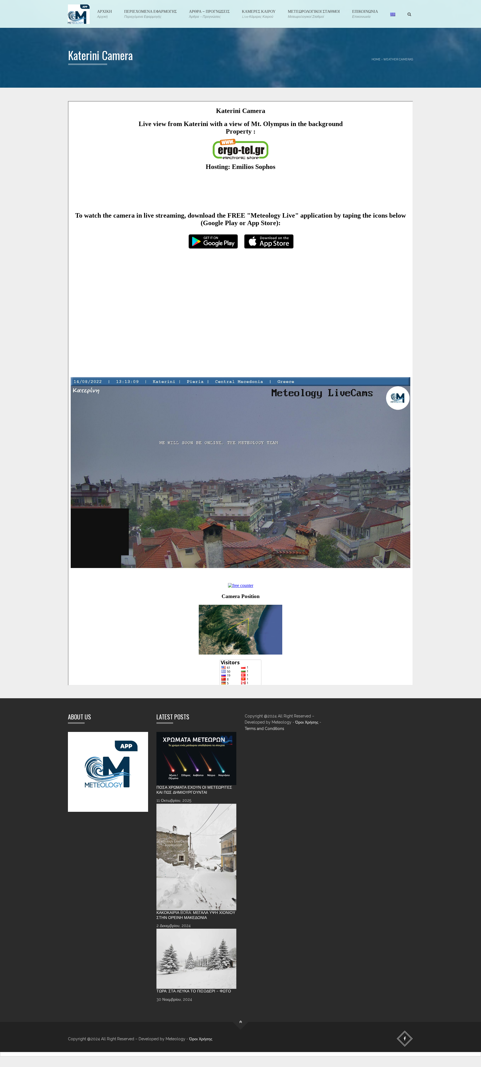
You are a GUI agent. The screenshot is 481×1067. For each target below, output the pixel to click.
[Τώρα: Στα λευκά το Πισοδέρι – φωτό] (196, 959)
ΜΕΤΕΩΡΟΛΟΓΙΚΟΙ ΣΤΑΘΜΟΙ (314, 13)
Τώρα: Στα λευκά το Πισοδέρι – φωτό (193, 991)
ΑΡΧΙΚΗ (104, 13)
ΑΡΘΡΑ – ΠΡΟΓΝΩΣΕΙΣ (209, 13)
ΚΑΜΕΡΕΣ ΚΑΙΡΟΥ (259, 13)
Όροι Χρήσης (306, 722)
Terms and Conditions (264, 728)
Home (376, 59)
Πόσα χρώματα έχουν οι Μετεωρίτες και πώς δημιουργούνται (194, 790)
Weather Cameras (398, 59)
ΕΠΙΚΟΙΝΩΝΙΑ (365, 13)
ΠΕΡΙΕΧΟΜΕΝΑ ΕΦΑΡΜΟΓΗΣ (150, 13)
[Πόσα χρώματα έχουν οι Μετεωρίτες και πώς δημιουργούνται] (196, 758)
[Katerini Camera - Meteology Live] (79, 14)
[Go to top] (241, 1022)
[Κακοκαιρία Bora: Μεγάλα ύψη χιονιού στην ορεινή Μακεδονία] (196, 857)
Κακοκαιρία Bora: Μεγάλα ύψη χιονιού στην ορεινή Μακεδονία (195, 915)
